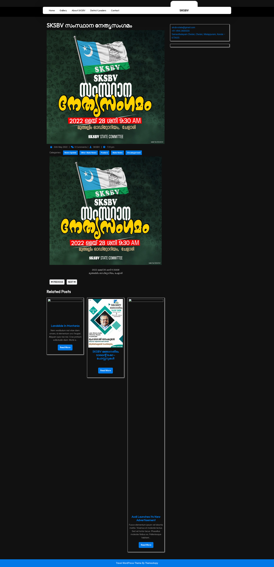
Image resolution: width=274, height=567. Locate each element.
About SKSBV (78, 10)
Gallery (63, 10)
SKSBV (184, 10)
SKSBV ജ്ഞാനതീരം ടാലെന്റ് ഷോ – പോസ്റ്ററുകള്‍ (105, 355)
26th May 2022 (60, 147)
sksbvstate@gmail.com (183, 27)
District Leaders (98, 10)
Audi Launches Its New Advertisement (146, 518)
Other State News (88, 153)
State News (117, 153)
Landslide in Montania (65, 325)
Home (52, 10)
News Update (70, 153)
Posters (104, 153)
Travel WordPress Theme (129, 563)
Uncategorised (133, 153)
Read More (64, 347)
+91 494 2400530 (181, 30)
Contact (115, 10)
